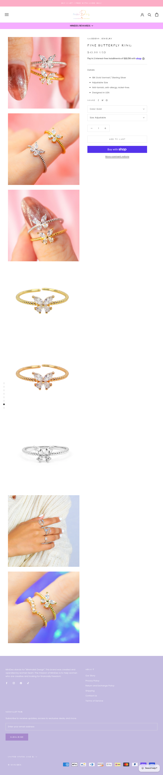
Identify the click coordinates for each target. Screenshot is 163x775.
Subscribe (17, 737)
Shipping (90, 690)
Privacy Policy (92, 680)
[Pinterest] (107, 100)
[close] (58, 757)
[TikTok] (28, 683)
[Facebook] (98, 100)
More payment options (117, 156)
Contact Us (91, 695)
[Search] (149, 14)
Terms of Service (94, 700)
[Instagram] (14, 683)
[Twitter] (102, 100)
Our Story (90, 675)
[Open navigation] (7, 14)
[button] (81, 26)
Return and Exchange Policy (99, 685)
